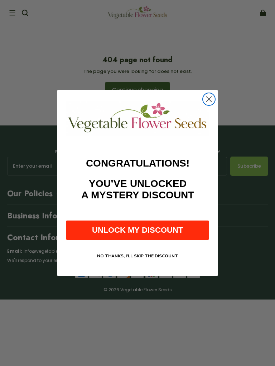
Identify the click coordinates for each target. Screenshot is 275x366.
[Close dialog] (209, 99)
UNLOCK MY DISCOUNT (137, 230)
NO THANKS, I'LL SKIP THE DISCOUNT (137, 256)
